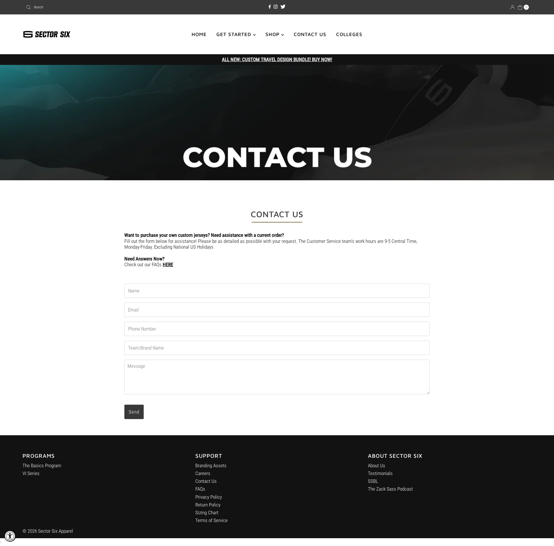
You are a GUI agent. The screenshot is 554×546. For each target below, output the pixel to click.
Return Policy (207, 505)
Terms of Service (211, 520)
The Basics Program (42, 465)
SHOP (273, 34)
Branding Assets (211, 465)
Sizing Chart (206, 512)
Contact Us (206, 481)
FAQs (200, 489)
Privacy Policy (208, 497)
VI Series (31, 473)
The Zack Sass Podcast (390, 489)
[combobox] (107, 7)
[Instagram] (276, 7)
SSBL (373, 481)
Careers (202, 473)
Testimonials (380, 473)
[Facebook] (270, 7)
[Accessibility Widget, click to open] (10, 536)
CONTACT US (310, 34)
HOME (199, 34)
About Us (376, 465)
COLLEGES (349, 34)
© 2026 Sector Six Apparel (48, 531)
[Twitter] (282, 7)
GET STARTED (234, 34)
